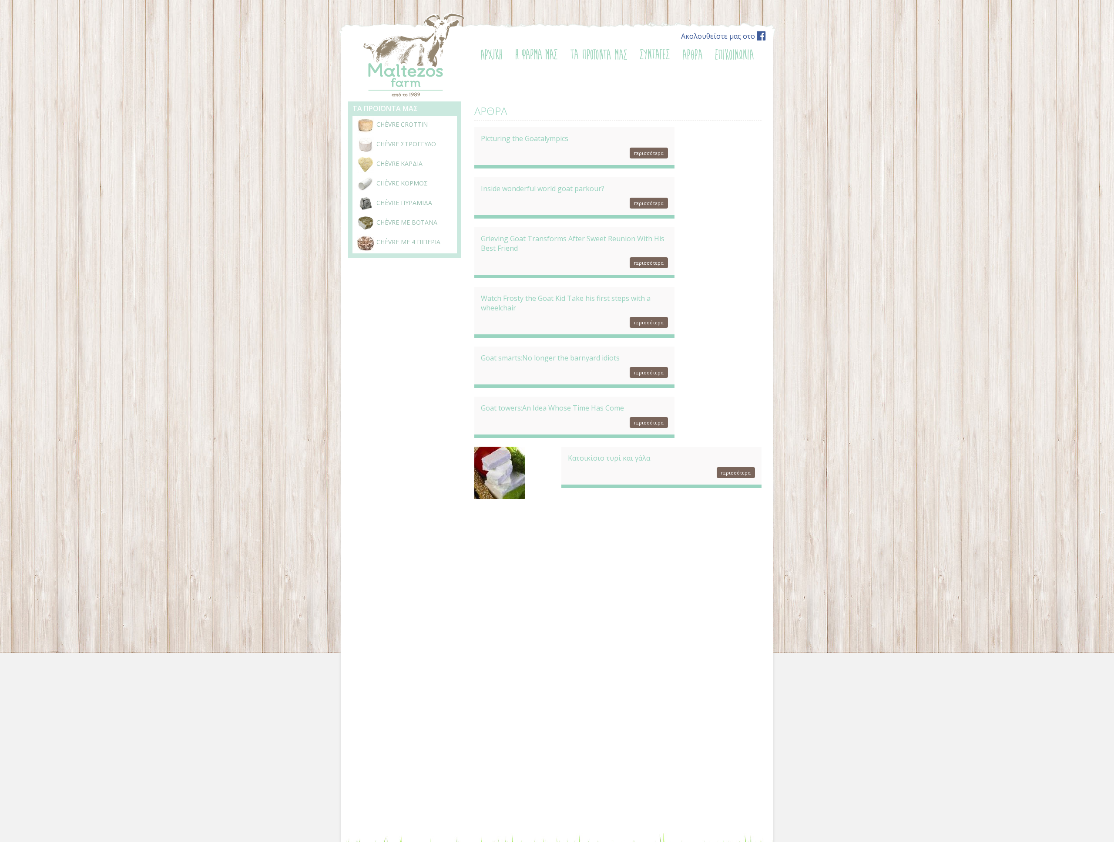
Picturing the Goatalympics (524, 138)
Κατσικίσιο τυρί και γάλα (609, 458)
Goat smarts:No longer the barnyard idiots (550, 358)
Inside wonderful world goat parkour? (542, 188)
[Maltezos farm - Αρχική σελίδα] (413, 95)
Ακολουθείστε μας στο (719, 36)
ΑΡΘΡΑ (490, 111)
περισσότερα (649, 153)
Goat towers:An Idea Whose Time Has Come (552, 408)
